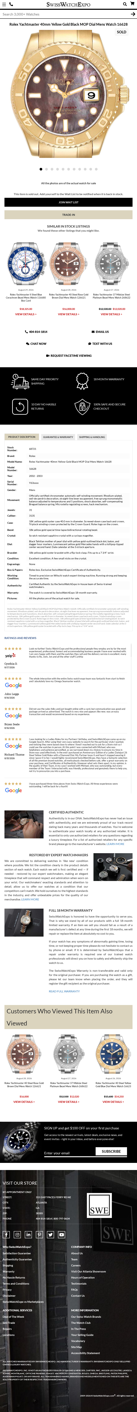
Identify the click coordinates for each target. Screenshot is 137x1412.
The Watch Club (81, 1322)
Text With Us (102, 343)
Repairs (7, 1328)
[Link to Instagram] (17, 1234)
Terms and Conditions (16, 1283)
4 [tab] (57, 169)
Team (74, 1259)
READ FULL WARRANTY (64, 991)
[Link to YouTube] (61, 1234)
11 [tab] (96, 169)
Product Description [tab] (21, 437)
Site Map (76, 1347)
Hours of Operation (83, 1277)
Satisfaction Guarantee (17, 1253)
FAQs (74, 1289)
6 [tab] (68, 169)
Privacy (7, 1289)
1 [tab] (41, 169)
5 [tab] (63, 169)
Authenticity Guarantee (17, 1259)
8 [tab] (79, 169)
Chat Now (38, 343)
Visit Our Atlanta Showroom (88, 1271)
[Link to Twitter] (50, 1234)
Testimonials (79, 1283)
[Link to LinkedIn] (28, 1234)
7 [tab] (74, 169)
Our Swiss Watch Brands (86, 1316)
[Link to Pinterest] (39, 1234)
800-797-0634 (62, 1218)
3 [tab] (52, 169)
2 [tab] (46, 169)
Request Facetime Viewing (71, 355)
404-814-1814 (11, 4)
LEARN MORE (115, 844)
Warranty (8, 1271)
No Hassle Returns (14, 1277)
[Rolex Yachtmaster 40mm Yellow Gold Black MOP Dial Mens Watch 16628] (68, 94)
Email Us (102, 331)
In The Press (78, 1328)
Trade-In (68, 214)
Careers (76, 1265)
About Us (77, 1253)
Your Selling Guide (82, 1334)
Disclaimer (9, 1295)
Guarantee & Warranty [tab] (58, 437)
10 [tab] (90, 169)
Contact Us (78, 1295)
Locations (9, 1334)
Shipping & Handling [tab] (92, 437)
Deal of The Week (13, 1316)
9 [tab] (85, 169)
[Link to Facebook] (6, 1234)
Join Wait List (68, 202)
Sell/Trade (9, 1322)
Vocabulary (78, 1341)
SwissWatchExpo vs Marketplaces (23, 1301)
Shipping (8, 1265)
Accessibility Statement (85, 1353)
